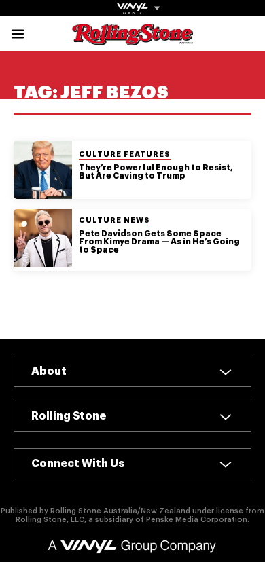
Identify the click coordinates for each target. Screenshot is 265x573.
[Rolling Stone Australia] (132, 39)
